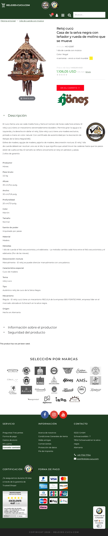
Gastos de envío (10, 440)
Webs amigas (44, 440)
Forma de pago (10, 436)
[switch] (99, 526)
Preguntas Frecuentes (13, 433)
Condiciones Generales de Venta (53, 436)
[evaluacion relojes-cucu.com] (15, 505)
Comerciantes (44, 444)
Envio (88, 72)
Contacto (81, 424)
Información (47, 424)
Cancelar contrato (11, 447)
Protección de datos (47, 447)
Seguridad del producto (26, 332)
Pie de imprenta (45, 451)
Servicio (9, 424)
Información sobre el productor (32, 327)
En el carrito (69, 88)
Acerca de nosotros (47, 433)
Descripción (17, 115)
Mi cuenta (7, 444)
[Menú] (103, 507)
